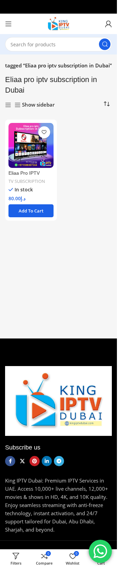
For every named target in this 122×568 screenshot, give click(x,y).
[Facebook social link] (10, 461)
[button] (31, 210)
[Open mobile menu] (8, 24)
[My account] (108, 24)
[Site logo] (58, 23)
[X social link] (22, 461)
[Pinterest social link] (34, 461)
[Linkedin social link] (47, 461)
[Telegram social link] (59, 461)
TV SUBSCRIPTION (26, 181)
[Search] (104, 44)
